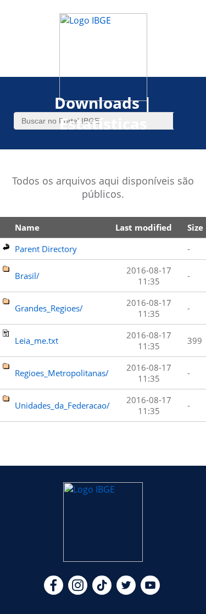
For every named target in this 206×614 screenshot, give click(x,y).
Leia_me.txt (36, 340)
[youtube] (150, 591)
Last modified (143, 227)
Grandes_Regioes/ (49, 308)
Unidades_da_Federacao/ (62, 405)
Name (27, 227)
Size (195, 227)
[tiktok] (102, 591)
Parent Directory (46, 248)
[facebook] (53, 591)
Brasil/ (27, 275)
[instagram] (77, 591)
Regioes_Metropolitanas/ (62, 372)
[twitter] (126, 591)
